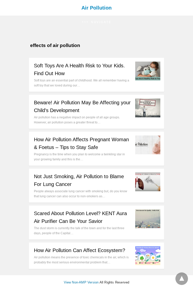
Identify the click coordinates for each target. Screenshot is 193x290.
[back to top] (181, 278)
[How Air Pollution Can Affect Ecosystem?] (147, 264)
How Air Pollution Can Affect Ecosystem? (79, 250)
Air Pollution (96, 8)
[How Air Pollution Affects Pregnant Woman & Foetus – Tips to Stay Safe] (147, 153)
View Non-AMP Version (81, 282)
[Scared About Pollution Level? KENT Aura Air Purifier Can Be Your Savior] (147, 227)
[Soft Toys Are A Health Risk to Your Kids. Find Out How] (147, 79)
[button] (96, 22)
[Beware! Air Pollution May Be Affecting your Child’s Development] (147, 116)
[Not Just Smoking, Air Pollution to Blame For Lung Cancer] (147, 190)
